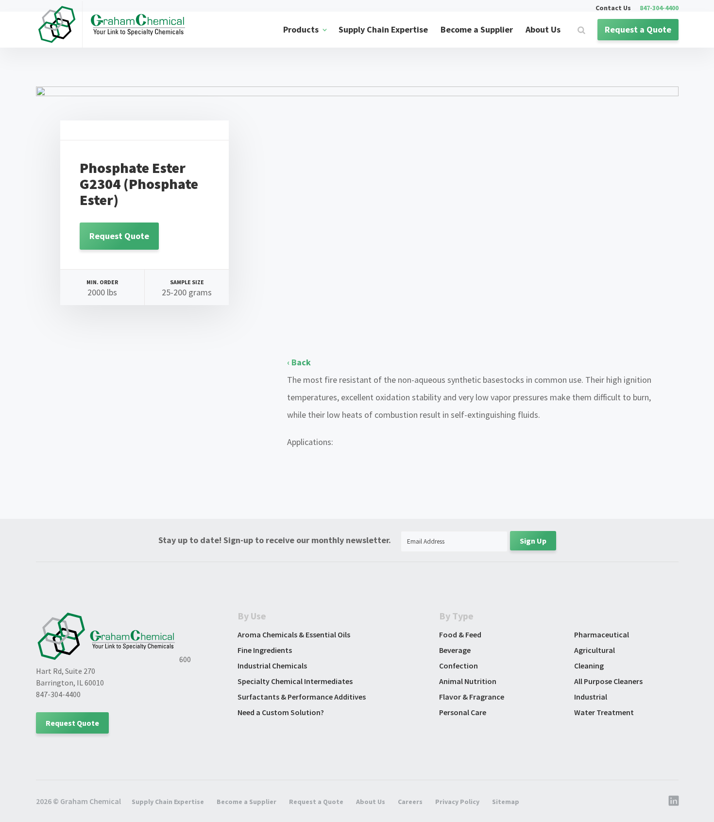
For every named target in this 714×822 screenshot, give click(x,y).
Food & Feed (460, 634)
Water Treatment (604, 712)
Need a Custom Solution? (281, 712)
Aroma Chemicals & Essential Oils (294, 634)
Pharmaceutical (601, 634)
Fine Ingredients (265, 650)
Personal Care (462, 712)
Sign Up (533, 541)
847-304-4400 (659, 8)
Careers (410, 801)
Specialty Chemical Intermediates (295, 681)
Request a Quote (638, 29)
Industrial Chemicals (272, 665)
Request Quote (119, 235)
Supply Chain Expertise (383, 29)
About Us (543, 29)
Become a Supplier (477, 29)
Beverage (455, 650)
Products (301, 29)
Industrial (590, 697)
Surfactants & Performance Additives (302, 697)
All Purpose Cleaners (608, 681)
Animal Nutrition (467, 681)
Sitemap (505, 801)
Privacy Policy (457, 801)
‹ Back (299, 362)
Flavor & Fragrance (471, 697)
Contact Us (613, 8)
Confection (458, 665)
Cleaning (589, 665)
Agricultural (594, 650)
